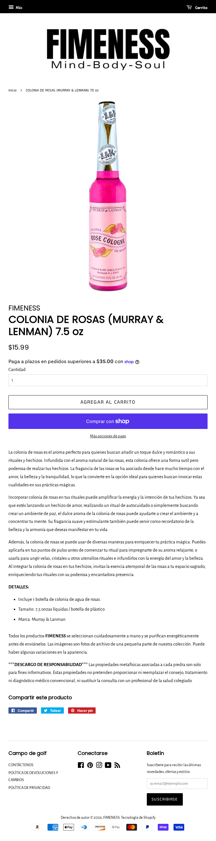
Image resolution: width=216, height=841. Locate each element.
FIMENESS (111, 817)
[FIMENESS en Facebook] (81, 766)
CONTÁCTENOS (20, 765)
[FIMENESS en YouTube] (108, 766)
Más (18, 8)
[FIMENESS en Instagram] (99, 766)
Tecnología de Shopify (138, 817)
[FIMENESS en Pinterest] (90, 766)
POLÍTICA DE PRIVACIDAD (29, 788)
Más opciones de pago (108, 436)
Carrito (201, 8)
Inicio (12, 90)
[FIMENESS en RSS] (117, 766)
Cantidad (17, 369)
